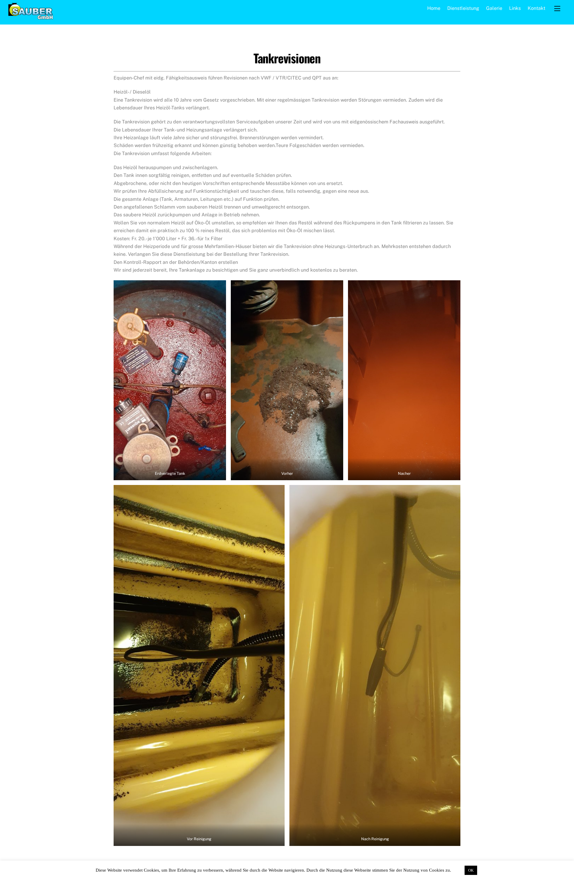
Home (433, 8)
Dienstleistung (463, 8)
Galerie (494, 8)
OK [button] (471, 870)
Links (515, 8)
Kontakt (536, 8)
